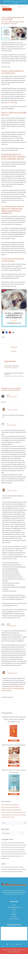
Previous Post (14, 347)
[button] (24, 7)
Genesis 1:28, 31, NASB (11, 102)
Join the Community (14, 919)
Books (14, 909)
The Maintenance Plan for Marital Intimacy (13, 373)
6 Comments (13, 23)
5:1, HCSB (16, 138)
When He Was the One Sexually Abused (10, 807)
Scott (8, 395)
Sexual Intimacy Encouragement (10, 367)
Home (14, 905)
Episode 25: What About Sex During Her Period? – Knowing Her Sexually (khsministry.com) (13, 688)
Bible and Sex (12, 22)
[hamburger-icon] (19, 7)
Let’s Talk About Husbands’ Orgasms (10, 804)
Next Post (14, 351)
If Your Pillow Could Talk (11, 366)
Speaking (14, 914)
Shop (14, 912)
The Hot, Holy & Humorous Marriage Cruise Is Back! (13, 812)
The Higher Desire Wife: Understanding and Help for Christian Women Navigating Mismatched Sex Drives (14, 719)
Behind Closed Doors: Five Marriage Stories (14, 745)
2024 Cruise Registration (14, 907)
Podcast (14, 916)
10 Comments (6, 376)
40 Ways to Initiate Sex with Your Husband (11, 809)
